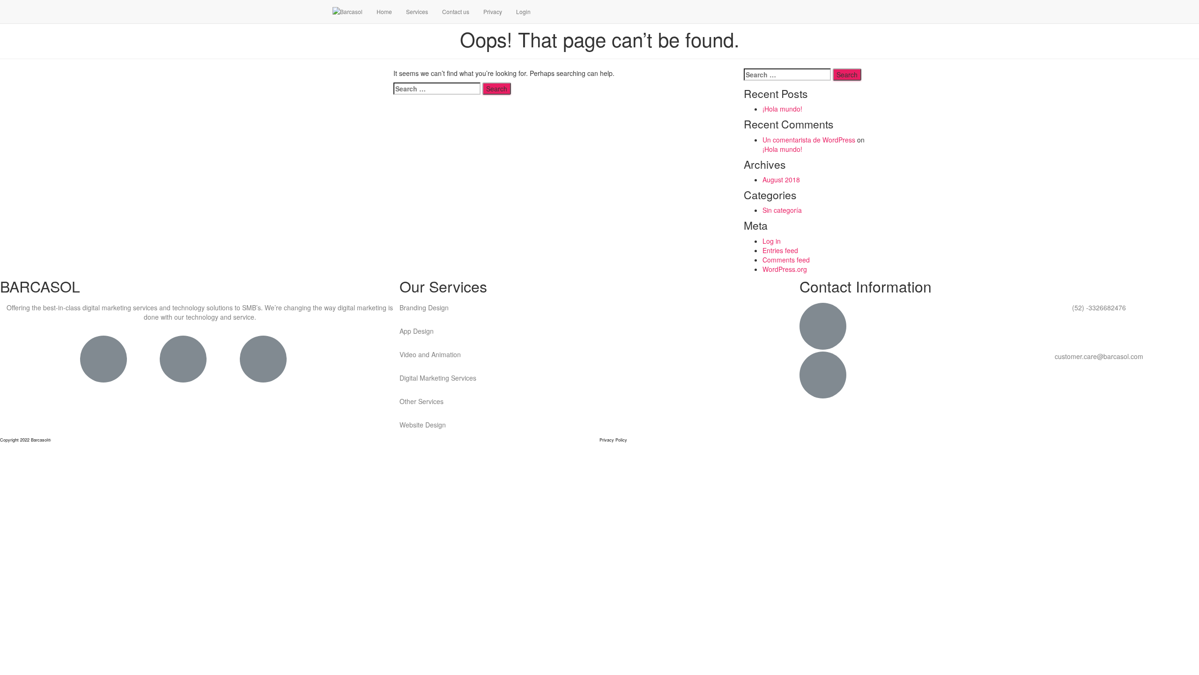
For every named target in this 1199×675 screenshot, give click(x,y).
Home (384, 11)
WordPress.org (784, 269)
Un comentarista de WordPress (808, 139)
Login (523, 11)
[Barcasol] (348, 11)
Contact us (455, 11)
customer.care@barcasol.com (1099, 356)
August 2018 (781, 179)
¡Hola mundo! (782, 108)
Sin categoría (782, 210)
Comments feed (786, 259)
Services (417, 11)
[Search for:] (437, 88)
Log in (771, 241)
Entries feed (780, 250)
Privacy (492, 11)
